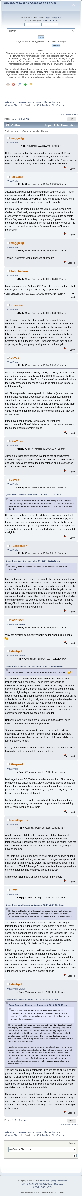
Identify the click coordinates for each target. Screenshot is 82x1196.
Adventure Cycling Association (53, 1181)
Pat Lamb (16, 176)
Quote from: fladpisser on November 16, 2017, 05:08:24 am (34, 666)
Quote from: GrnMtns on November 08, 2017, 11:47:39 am (33, 495)
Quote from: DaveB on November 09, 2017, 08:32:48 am (33, 561)
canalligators (19, 820)
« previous (66, 114)
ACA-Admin (42, 105)
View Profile (12, 142)
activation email (49, 20)
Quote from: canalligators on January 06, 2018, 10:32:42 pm (35, 905)
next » (75, 114)
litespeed (16, 764)
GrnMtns (16, 441)
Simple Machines (55, 1184)
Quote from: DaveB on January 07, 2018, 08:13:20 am (32, 999)
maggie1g (17, 138)
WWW (22, 624)
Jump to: (73, 1143)
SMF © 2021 (40, 1184)
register (57, 17)
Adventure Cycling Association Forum (30, 2)
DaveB (15, 357)
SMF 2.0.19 (27, 1184)
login (48, 17)
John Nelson (19, 271)
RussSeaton (18, 305)
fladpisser (17, 620)
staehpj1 (16, 651)
